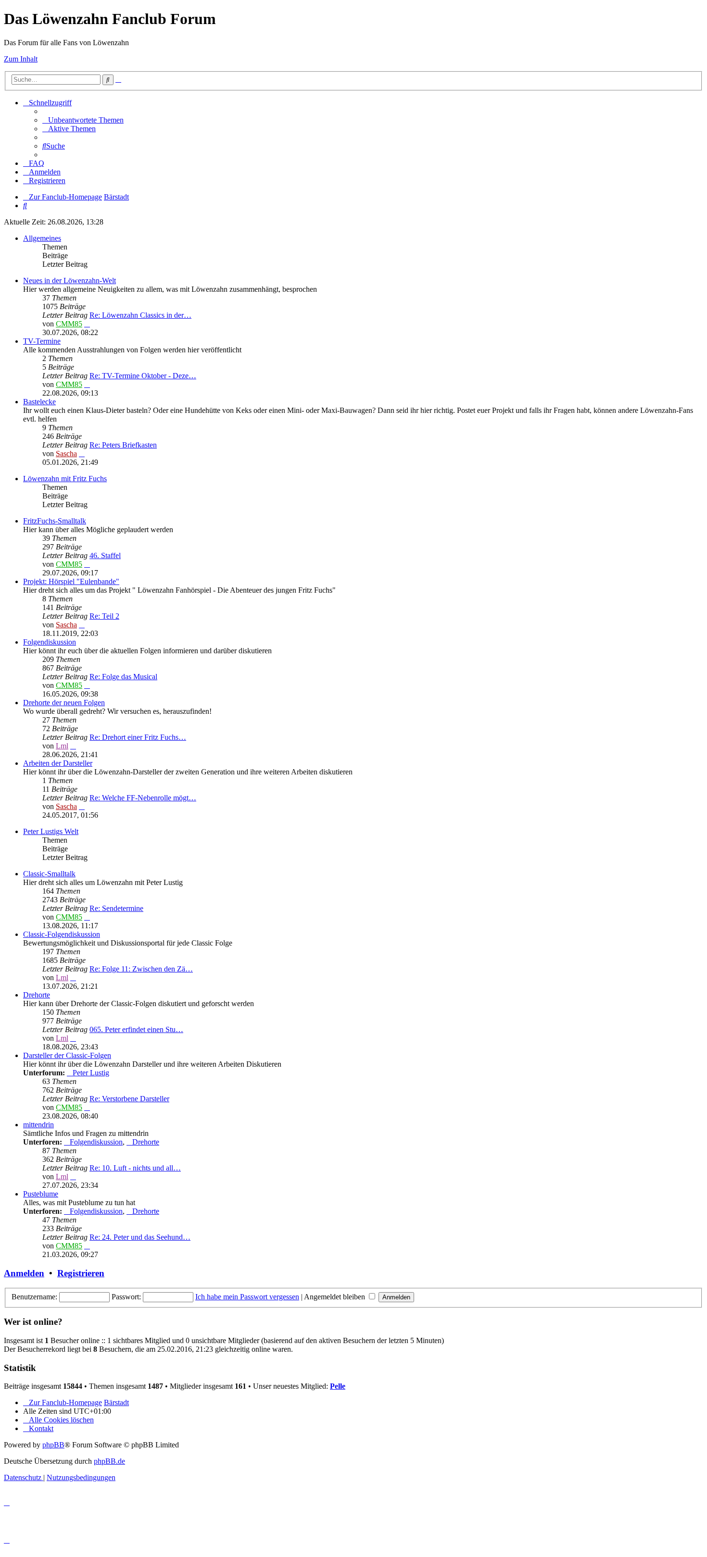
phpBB (53, 1445)
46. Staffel (105, 555)
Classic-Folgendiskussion (61, 934)
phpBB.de (109, 1461)
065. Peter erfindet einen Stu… (136, 1029)
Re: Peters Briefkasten (123, 445)
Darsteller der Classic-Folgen (67, 1055)
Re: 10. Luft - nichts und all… (135, 1168)
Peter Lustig (91, 1073)
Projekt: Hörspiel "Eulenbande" (71, 581)
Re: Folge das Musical (123, 677)
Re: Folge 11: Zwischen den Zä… (141, 969)
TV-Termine (42, 341)
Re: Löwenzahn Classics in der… (140, 315)
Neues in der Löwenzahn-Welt (69, 280)
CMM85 (69, 324)
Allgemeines (42, 238)
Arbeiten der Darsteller (57, 763)
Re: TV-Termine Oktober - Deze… (142, 376)
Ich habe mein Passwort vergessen (247, 1297)
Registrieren (80, 1273)
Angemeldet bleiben (335, 1297)
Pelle (337, 1386)
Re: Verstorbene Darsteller (129, 1099)
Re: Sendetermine (116, 908)
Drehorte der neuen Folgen (64, 702)
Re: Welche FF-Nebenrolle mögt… (142, 798)
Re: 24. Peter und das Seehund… (139, 1237)
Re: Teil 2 (104, 616)
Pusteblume (40, 1194)
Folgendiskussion (49, 642)
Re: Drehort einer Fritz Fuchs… (137, 737)
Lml (62, 746)
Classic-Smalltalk (49, 874)
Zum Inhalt (21, 59)
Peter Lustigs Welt (50, 831)
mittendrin (38, 1125)
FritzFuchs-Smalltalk (54, 521)
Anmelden (24, 1273)
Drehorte (36, 995)
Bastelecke (39, 402)
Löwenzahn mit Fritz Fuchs (65, 478)
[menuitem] (83, 120)
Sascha (66, 453)
